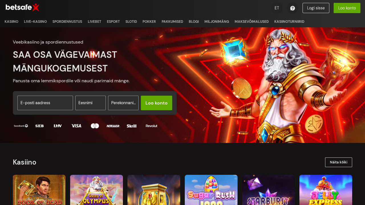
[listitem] (11, 21)
